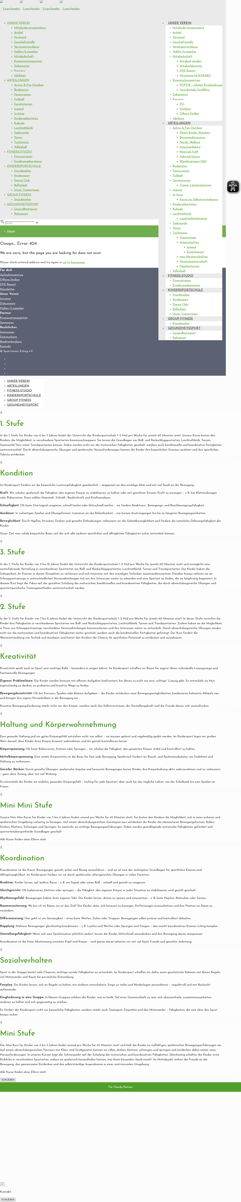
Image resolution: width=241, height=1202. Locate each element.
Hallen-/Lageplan (26, 51)
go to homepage (74, 262)
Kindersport (22, 175)
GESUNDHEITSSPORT (23, 204)
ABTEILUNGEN (18, 80)
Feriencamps (22, 94)
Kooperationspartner (28, 61)
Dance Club (22, 180)
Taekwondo (21, 132)
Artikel (18, 32)
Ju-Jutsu (19, 113)
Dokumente (21, 65)
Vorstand (20, 37)
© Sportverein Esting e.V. (16, 351)
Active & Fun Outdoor (29, 85)
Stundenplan (22, 170)
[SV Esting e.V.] (40, 8)
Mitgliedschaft (24, 56)
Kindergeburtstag (26, 118)
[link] (37, 223)
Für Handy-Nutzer (120, 1087)
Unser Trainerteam (26, 189)
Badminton (21, 89)
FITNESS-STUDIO (19, 151)
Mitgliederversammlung (30, 27)
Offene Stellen (10, 279)
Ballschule (20, 185)
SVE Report (8, 284)
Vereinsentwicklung (26, 46)
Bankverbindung (11, 341)
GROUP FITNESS (19, 194)
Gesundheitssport (25, 209)
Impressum (7, 332)
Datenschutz (8, 336)
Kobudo (19, 123)
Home (11, 231)
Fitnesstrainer (23, 156)
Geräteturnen (23, 104)
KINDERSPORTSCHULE (24, 166)
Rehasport (21, 213)
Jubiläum (20, 75)
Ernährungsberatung (28, 161)
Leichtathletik (23, 127)
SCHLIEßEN (7, 1080)
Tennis (18, 137)
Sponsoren (7, 322)
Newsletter (7, 289)
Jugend (18, 108)
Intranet (5, 298)
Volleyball (20, 147)
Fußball (19, 99)
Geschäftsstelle (24, 42)
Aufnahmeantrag (11, 274)
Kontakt (5, 346)
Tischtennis (21, 142)
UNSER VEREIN (18, 23)
